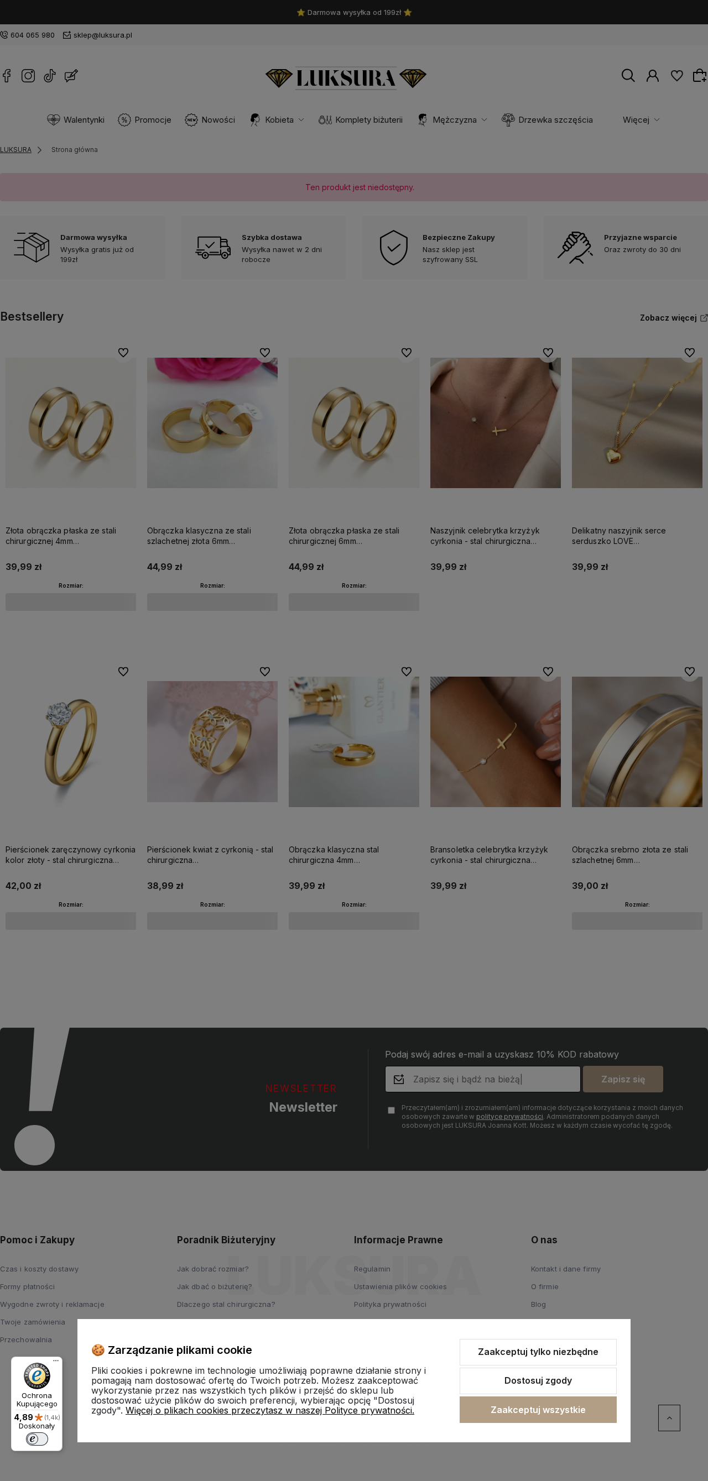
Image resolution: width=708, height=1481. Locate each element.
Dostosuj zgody (538, 1380)
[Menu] (56, 1363)
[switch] (37, 1439)
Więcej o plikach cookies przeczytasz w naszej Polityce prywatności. (270, 1410)
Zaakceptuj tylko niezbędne (538, 1351)
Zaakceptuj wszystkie (538, 1409)
